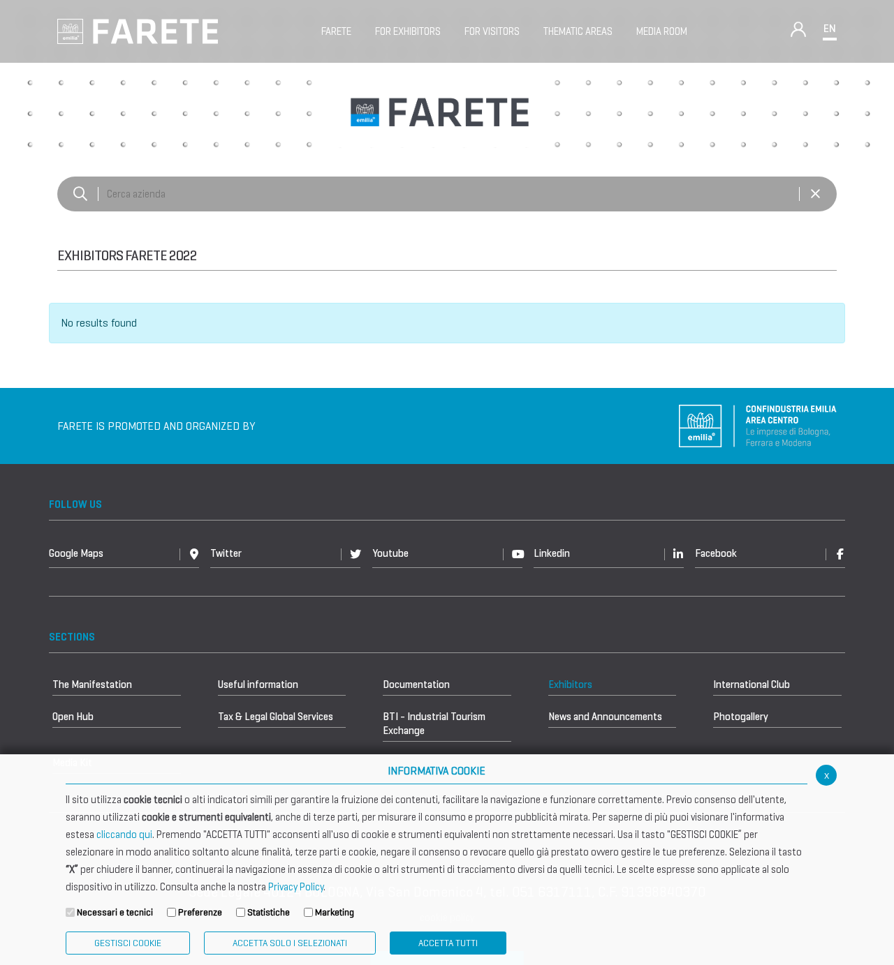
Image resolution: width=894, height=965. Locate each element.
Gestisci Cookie (127, 943)
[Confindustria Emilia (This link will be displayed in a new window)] (758, 425)
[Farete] (137, 30)
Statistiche (268, 912)
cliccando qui (124, 834)
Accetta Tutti (448, 943)
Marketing (334, 912)
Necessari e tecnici (115, 912)
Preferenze (200, 912)
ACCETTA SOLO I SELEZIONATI (290, 943)
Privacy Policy (295, 887)
